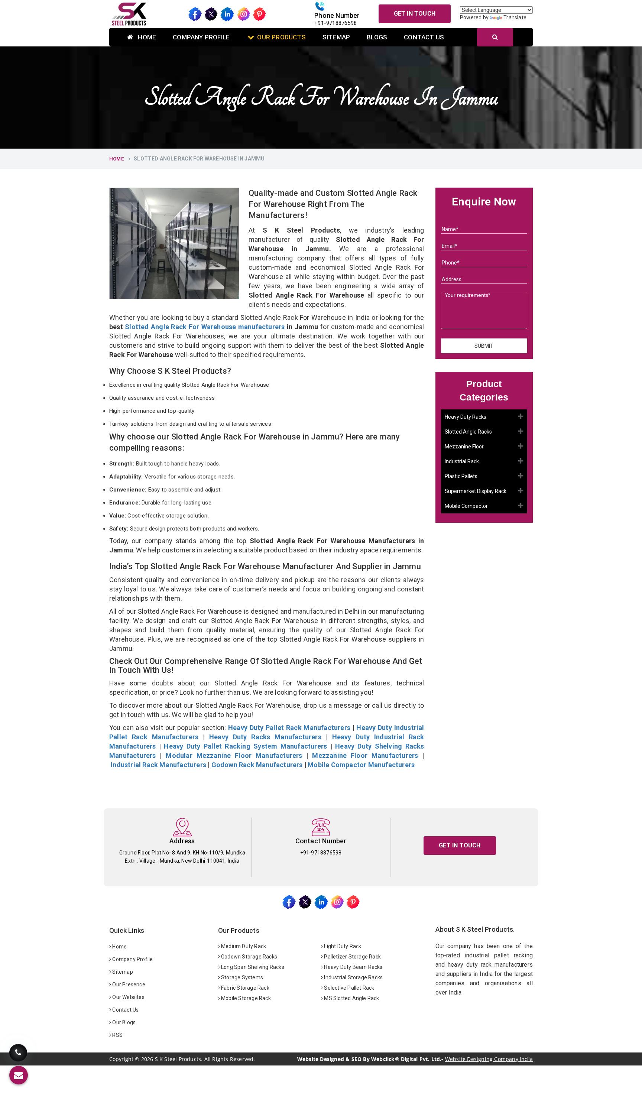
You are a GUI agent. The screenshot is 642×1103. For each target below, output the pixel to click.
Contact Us (424, 37)
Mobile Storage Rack (245, 998)
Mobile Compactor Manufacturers (361, 765)
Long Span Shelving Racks (252, 967)
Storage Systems (241, 977)
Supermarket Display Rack (475, 491)
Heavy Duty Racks (465, 417)
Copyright (121, 1059)
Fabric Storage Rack (244, 988)
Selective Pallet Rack (348, 988)
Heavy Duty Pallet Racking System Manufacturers (245, 746)
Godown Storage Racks (248, 957)
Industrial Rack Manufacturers (158, 765)
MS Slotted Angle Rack (351, 998)
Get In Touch (414, 13)
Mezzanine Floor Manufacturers (365, 755)
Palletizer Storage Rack (352, 957)
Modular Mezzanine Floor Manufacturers (234, 755)
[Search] (495, 37)
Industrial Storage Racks (353, 977)
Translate (514, 17)
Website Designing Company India (489, 1059)
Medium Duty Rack (243, 946)
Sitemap (336, 37)
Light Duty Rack (342, 946)
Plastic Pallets (461, 477)
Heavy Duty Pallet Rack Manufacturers (289, 727)
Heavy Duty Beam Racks (352, 967)
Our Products (281, 37)
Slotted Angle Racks (468, 432)
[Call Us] (18, 1054)
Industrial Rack (462, 462)
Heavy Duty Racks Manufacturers (265, 737)
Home (146, 37)
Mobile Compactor (466, 506)
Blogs (377, 37)
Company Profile (201, 37)
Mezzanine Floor (464, 447)
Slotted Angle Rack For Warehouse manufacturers (205, 327)
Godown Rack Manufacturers (257, 765)
